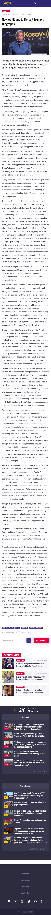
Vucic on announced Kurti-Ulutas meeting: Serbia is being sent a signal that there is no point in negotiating (25, 744)
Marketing (25, 893)
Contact (25, 886)
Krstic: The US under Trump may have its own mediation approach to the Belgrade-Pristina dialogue (25, 677)
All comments (41, 640)
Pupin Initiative (36, 628)
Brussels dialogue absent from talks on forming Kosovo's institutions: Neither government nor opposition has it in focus (25, 840)
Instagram (22, 901)
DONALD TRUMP (8, 628)
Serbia (24, 628)
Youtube (35, 901)
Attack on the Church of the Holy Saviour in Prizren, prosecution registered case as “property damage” (25, 762)
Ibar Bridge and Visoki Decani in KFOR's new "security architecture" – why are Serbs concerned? (25, 795)
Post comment (28, 640)
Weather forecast (35, 3)
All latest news (40, 772)
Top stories (25, 786)
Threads (29, 901)
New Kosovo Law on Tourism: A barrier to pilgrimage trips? (25, 804)
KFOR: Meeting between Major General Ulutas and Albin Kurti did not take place (25, 735)
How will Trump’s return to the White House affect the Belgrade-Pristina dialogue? (25, 663)
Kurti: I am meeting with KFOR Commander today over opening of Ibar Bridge (25, 753)
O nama (25, 873)
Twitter (15, 901)
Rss (42, 901)
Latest (25, 717)
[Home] (6, 3)
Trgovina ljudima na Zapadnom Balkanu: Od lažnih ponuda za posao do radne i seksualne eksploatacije (25, 831)
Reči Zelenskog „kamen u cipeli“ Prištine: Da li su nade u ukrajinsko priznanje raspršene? (25, 813)
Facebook (9, 901)
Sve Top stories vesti (38, 849)
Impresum (25, 880)
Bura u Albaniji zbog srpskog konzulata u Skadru (25, 822)
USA (17, 628)
